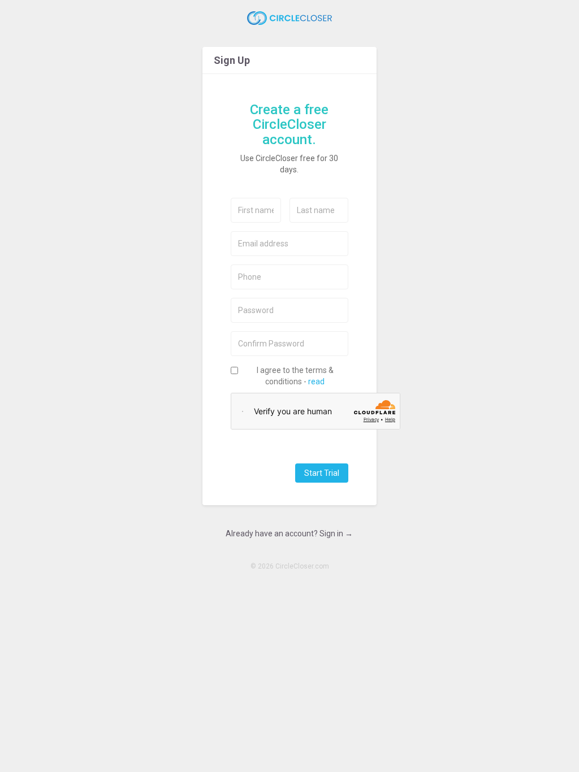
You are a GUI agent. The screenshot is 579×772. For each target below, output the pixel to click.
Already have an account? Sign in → (289, 533)
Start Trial (321, 473)
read (316, 381)
